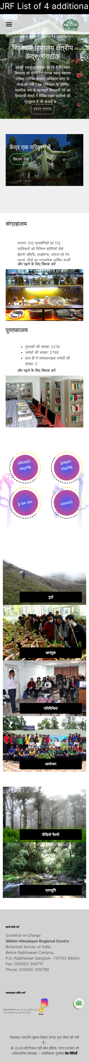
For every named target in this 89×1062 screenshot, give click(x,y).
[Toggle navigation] (9, 24)
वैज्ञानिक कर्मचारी (64, 466)
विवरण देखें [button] (20, 159)
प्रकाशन (66, 503)
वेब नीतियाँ (71, 1053)
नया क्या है (25, 503)
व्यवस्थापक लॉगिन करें (15, 992)
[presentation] (40, 200)
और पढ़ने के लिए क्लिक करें (37, 264)
